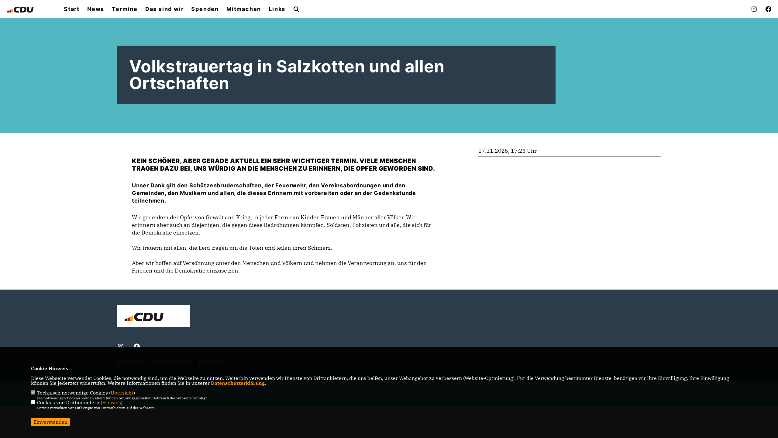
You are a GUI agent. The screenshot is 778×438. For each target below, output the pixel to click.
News (95, 9)
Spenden (205, 9)
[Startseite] (153, 316)
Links (277, 9)
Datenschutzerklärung (238, 383)
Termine (125, 9)
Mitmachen (243, 9)
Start (72, 9)
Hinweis (111, 402)
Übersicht (122, 393)
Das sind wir (164, 9)
